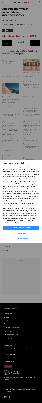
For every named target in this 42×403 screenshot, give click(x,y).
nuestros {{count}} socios (18, 167)
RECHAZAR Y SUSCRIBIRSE (21, 239)
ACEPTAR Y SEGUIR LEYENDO (21, 228)
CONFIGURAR (21, 233)
